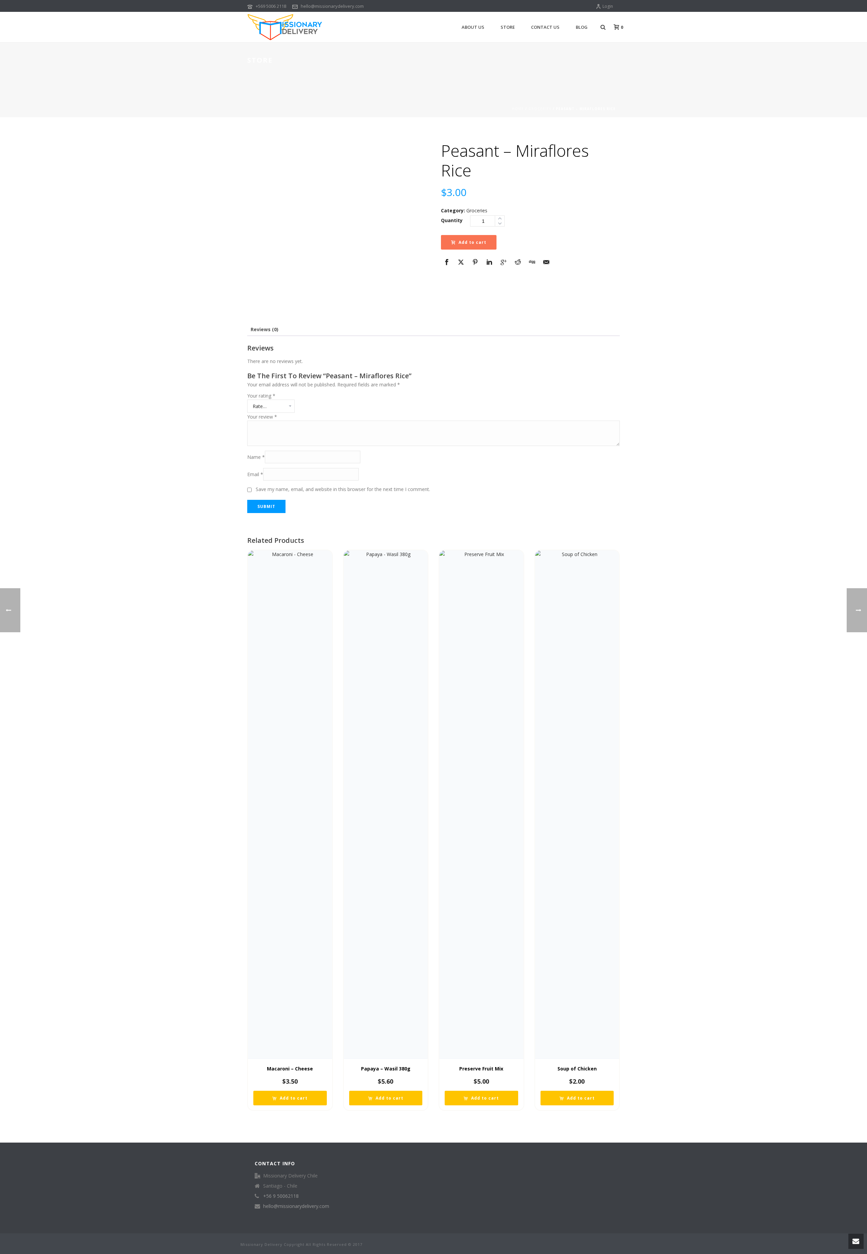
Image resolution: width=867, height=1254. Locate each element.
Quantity (452, 220)
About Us (473, 27)
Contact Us (545, 27)
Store (508, 27)
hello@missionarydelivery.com (332, 6)
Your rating (261, 395)
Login (607, 6)
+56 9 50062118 (281, 1196)
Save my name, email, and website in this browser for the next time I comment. (343, 489)
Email (255, 474)
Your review (262, 416)
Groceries (539, 108)
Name (256, 457)
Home (518, 108)
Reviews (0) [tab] (264, 329)
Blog (582, 27)
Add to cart (472, 242)
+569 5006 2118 (271, 6)
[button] (290, 1098)
